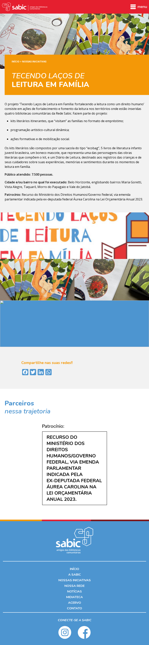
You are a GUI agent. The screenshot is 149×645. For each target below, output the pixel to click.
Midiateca (74, 597)
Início (15, 61)
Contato (74, 608)
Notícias (74, 591)
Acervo (74, 603)
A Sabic (74, 575)
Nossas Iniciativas (34, 61)
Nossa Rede (74, 586)
